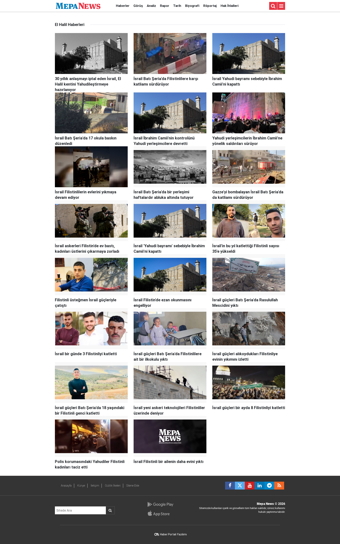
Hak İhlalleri (229, 6)
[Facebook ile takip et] (230, 486)
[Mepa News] (78, 5)
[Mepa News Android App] (160, 504)
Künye (81, 485)
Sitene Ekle (132, 485)
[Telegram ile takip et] (269, 486)
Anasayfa (66, 485)
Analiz (151, 6)
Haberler (122, 6)
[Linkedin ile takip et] (259, 486)
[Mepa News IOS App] (160, 513)
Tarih (177, 6)
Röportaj (210, 6)
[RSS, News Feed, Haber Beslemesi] (279, 486)
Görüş (138, 6)
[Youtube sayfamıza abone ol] (250, 486)
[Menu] (281, 6)
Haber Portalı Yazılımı (173, 534)
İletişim (95, 485)
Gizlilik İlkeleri (113, 485)
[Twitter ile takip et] (240, 486)
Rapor (164, 6)
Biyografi (192, 6)
